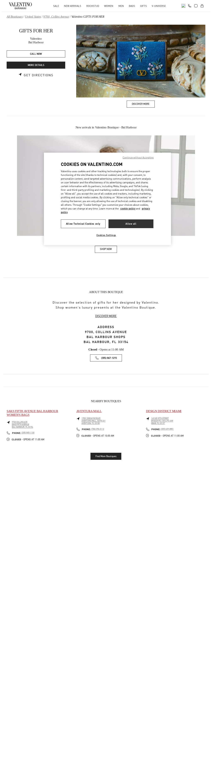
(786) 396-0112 (97, 429)
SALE (56, 5)
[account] (196, 5)
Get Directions (38, 75)
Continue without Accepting (138, 157)
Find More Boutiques (105, 456)
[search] (183, 6)
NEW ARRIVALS (72, 5)
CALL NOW (36, 54)
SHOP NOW (108, 250)
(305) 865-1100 (28, 432)
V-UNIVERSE (159, 5)
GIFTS (143, 5)
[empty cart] (202, 6)
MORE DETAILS (36, 65)
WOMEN (108, 5)
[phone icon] (190, 5)
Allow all (130, 223)
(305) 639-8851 (167, 429)
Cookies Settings (106, 235)
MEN (121, 5)
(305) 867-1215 (109, 358)
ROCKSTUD (92, 5)
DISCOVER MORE (106, 316)
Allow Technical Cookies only (83, 223)
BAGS (132, 5)
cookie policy (127, 208)
